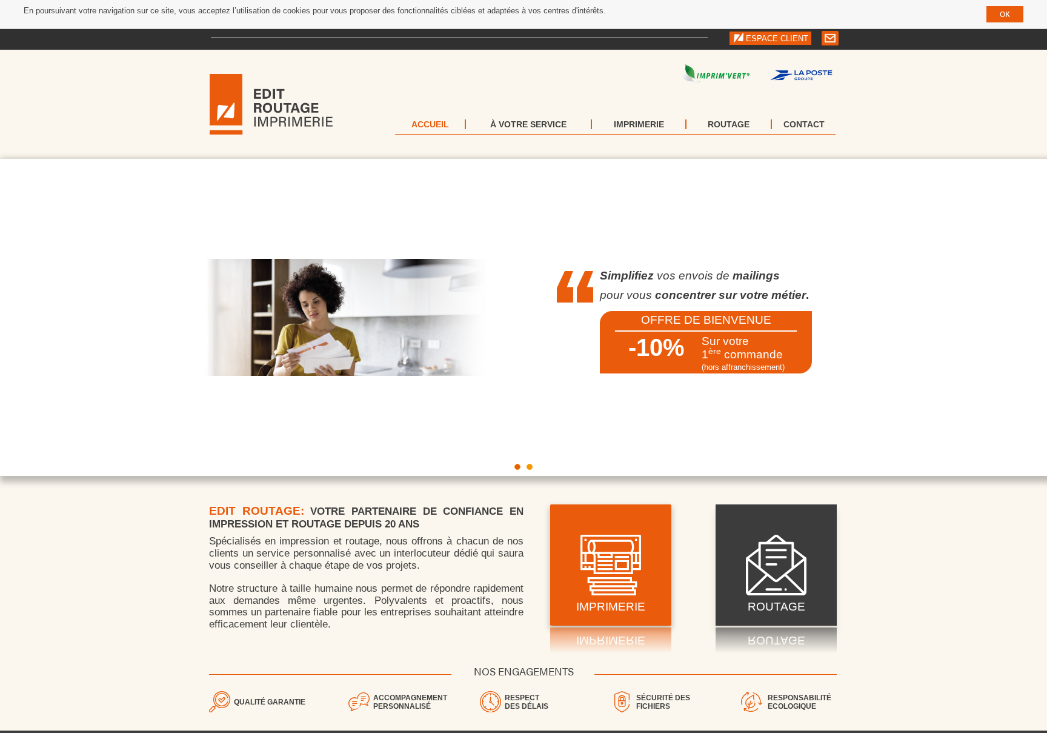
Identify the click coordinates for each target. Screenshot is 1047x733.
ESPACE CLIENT (777, 38)
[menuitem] (430, 124)
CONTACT (804, 124)
